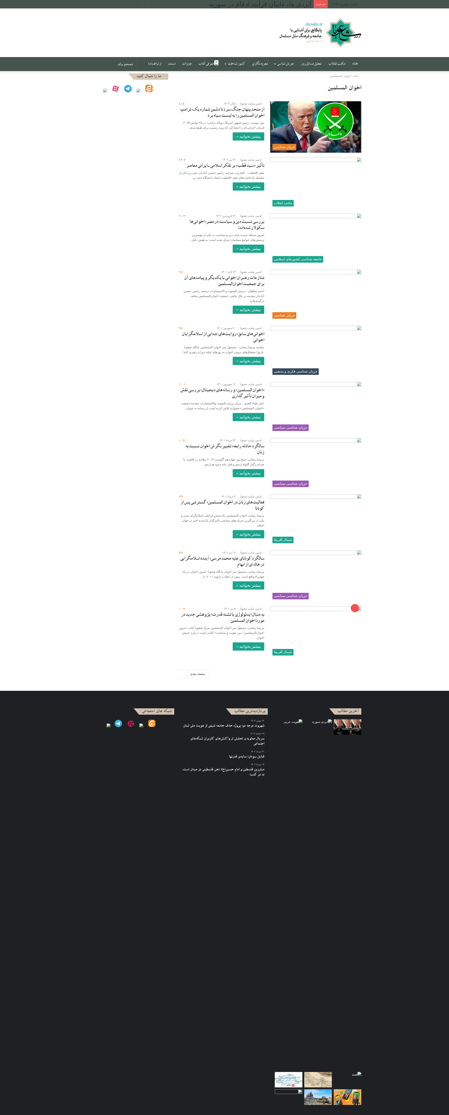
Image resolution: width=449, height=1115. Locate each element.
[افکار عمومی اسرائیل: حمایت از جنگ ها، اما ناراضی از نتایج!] (318, 1097)
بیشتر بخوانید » (248, 136)
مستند (171, 64)
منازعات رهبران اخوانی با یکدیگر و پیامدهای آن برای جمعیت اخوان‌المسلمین (224, 281)
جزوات (187, 64)
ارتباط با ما (154, 64)
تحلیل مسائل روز (311, 64)
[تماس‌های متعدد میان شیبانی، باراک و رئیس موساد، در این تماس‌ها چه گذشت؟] (347, 1097)
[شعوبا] (320, 33)
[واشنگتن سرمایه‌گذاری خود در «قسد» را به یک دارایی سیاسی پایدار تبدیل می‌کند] (347, 1080)
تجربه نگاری (260, 64)
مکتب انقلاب (336, 64)
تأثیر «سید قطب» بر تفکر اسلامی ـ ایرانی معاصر (225, 166)
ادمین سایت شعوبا (250, 103)
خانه (355, 64)
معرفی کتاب (206, 64)
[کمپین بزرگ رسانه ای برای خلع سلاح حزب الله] (288, 1080)
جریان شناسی (285, 64)
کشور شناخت (236, 64)
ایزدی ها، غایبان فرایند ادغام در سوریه (260, 4)
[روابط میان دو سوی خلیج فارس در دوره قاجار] (318, 1080)
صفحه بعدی (197, 674)
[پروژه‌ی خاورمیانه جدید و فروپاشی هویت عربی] (288, 727)
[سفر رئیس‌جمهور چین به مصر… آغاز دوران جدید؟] (347, 727)
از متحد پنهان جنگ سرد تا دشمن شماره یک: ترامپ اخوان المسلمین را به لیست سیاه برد (222, 113)
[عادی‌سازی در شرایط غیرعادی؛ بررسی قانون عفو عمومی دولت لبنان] (288, 1097)
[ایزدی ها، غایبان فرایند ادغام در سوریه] (318, 894)
